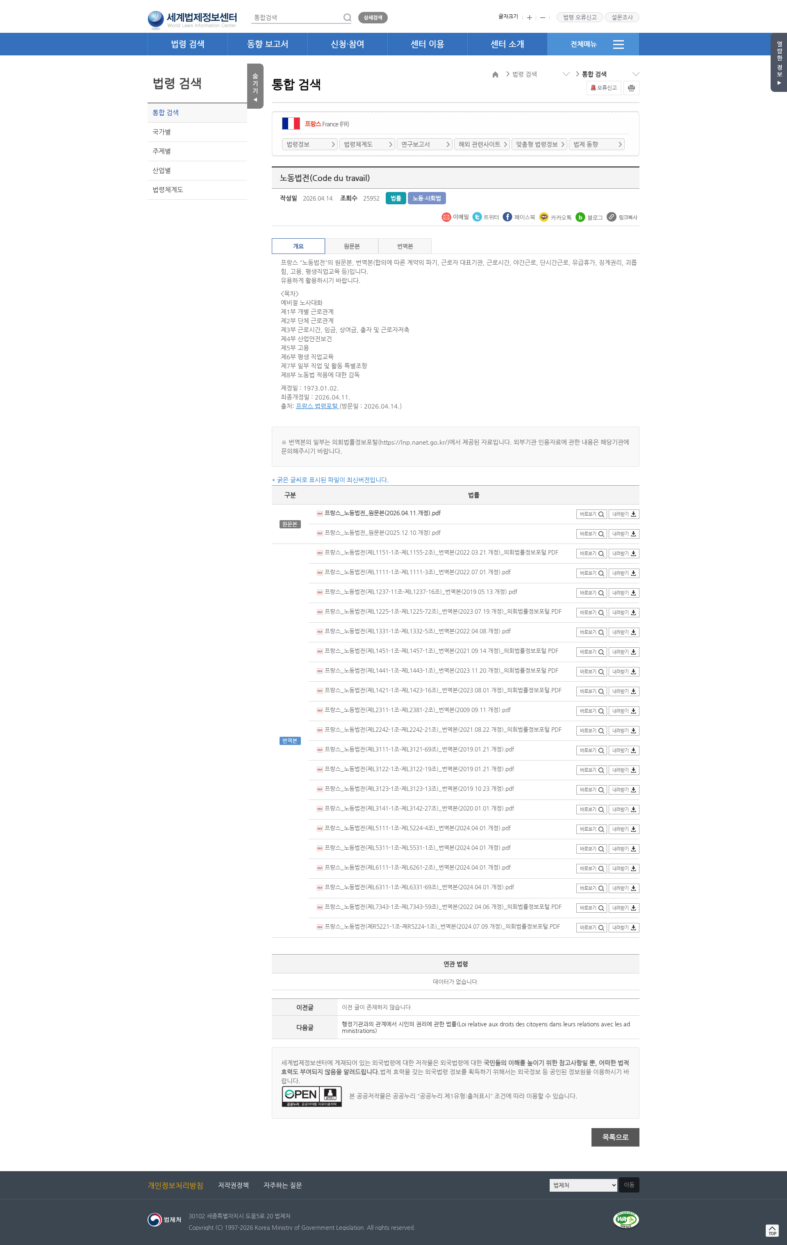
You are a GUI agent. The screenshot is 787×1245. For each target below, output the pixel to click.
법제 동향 (585, 144)
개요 (298, 246)
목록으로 (616, 1137)
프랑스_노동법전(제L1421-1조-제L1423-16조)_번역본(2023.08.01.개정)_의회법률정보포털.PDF (442, 690)
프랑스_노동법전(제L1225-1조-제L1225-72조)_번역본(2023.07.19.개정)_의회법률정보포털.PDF (442, 611)
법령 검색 (188, 44)
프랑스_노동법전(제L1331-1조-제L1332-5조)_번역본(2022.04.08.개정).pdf (417, 631)
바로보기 (588, 514)
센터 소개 (507, 44)
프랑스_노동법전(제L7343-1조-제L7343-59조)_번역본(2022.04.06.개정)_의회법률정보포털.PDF (442, 906)
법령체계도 (167, 190)
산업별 (161, 170)
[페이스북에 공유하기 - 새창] (520, 216)
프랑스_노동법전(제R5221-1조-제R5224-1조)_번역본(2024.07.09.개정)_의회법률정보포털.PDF (441, 926)
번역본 (405, 246)
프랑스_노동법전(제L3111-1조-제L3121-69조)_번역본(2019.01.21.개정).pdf (418, 749)
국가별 (161, 132)
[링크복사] (622, 216)
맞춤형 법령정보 (537, 144)
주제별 (161, 151)
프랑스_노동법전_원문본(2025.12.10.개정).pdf (382, 532)
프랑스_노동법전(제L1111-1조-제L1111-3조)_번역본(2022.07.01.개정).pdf (417, 572)
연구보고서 (415, 144)
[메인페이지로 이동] (192, 19)
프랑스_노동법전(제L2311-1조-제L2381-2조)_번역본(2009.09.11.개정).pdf (417, 709)
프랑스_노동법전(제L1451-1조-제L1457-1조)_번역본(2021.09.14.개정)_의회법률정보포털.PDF (440, 650)
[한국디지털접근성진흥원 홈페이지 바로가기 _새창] (626, 1216)
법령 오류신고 (580, 17)
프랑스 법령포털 (317, 405)
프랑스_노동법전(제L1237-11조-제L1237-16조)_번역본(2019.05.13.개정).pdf (420, 591)
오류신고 (607, 88)
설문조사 (622, 17)
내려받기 (620, 514)
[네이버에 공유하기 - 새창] (590, 216)
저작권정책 (233, 1185)
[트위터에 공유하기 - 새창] (486, 216)
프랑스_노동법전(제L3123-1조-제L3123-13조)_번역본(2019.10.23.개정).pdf (418, 788)
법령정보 (298, 144)
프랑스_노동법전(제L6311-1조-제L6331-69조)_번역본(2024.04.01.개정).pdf (418, 887)
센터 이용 (427, 44)
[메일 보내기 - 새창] (455, 216)
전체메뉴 (584, 44)
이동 (629, 1184)
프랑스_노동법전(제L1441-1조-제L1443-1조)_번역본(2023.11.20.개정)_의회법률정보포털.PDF (440, 670)
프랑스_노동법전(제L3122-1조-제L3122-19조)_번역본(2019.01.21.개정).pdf (418, 768)
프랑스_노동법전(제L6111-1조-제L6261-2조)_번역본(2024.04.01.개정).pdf (417, 867)
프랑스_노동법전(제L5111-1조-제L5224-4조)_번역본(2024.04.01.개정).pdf (417, 828)
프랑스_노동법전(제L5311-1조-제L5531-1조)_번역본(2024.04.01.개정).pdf (417, 847)
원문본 (352, 246)
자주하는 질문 (283, 1185)
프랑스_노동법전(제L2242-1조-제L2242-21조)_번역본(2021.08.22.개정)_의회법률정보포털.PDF (442, 729)
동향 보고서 (268, 44)
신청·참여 (347, 44)
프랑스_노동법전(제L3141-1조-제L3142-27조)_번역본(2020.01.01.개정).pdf (418, 808)
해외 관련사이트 (479, 144)
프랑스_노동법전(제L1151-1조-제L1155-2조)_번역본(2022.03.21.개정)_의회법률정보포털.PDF (440, 552)
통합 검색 (165, 113)
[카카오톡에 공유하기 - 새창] (556, 216)
